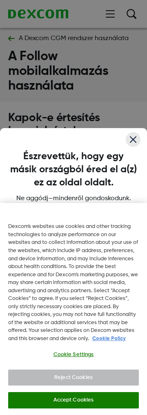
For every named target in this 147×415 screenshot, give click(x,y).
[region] (73, 309)
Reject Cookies (73, 377)
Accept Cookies (73, 400)
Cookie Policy (109, 338)
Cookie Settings (73, 354)
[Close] (133, 139)
